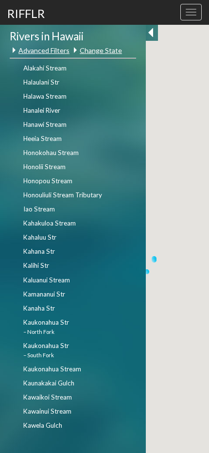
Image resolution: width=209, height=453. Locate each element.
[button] (154, 260)
